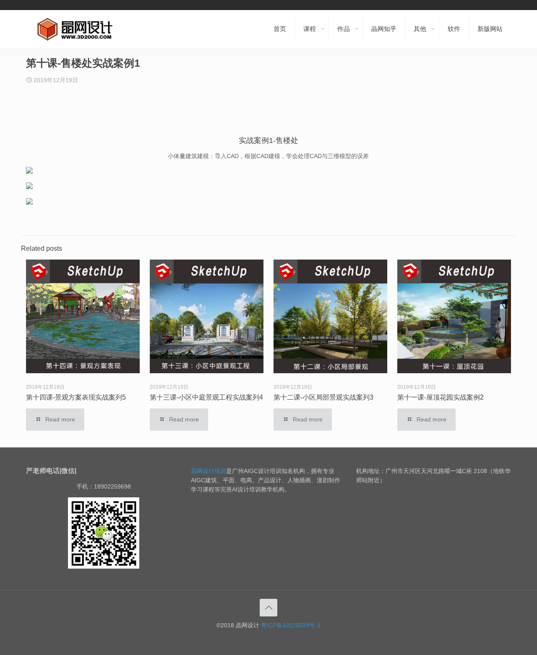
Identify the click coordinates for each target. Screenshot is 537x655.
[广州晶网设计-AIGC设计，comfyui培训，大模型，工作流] (76, 29)
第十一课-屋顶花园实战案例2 (440, 397)
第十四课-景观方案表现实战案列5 (76, 397)
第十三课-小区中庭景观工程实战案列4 (206, 397)
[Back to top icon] (268, 607)
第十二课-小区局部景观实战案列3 (323, 397)
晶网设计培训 (208, 471)
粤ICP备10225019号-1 (291, 625)
